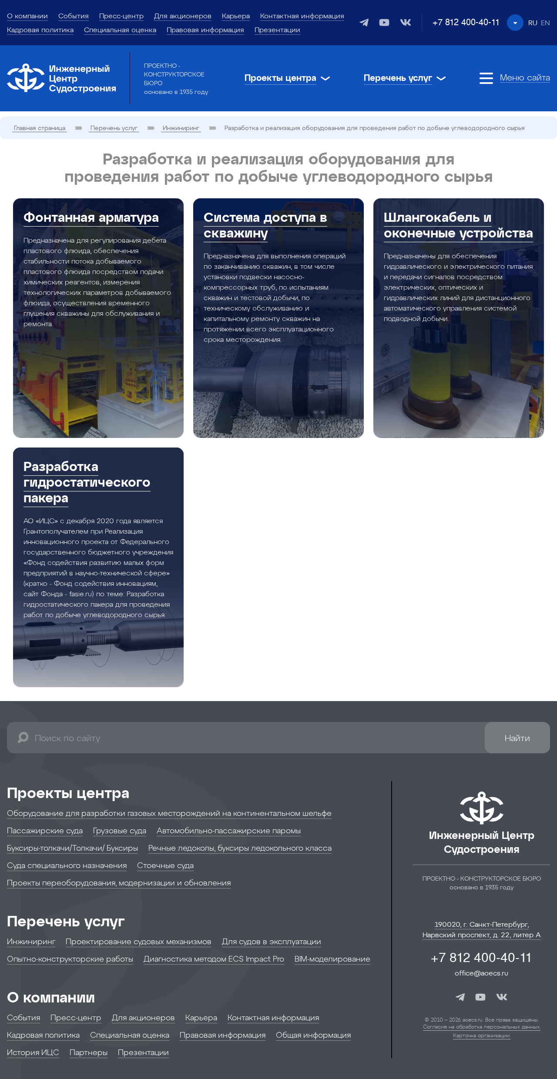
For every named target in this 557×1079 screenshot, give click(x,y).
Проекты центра (68, 792)
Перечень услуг (65, 920)
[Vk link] (405, 22)
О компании (51, 996)
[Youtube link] (384, 22)
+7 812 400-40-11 (466, 22)
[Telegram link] (364, 22)
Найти (517, 738)
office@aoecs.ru (481, 973)
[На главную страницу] (61, 78)
